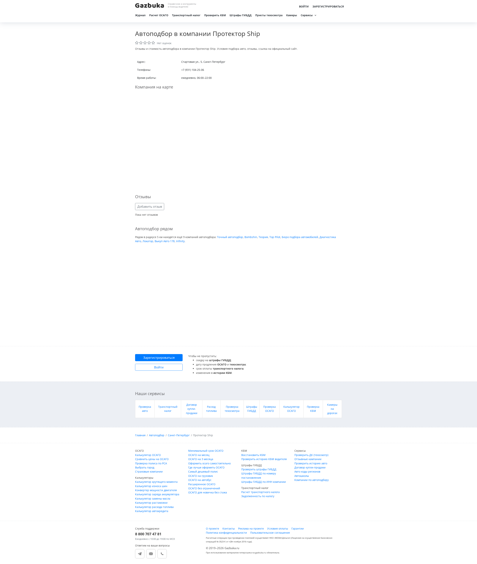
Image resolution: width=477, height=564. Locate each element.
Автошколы (301, 476)
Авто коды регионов (307, 471)
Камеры (291, 15)
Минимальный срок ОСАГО (205, 450)
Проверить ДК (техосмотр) (311, 455)
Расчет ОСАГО (158, 15)
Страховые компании (149, 471)
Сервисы (307, 15)
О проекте (212, 528)
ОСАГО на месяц (198, 455)
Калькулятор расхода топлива (154, 507)
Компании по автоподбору (311, 480)
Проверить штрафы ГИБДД (258, 469)
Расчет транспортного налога (260, 492)
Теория (263, 237)
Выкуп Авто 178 (165, 241)
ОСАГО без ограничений (204, 488)
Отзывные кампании (307, 459)
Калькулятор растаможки (151, 502)
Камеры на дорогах (332, 409)
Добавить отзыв (149, 206)
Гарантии (297, 528)
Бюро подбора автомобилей (300, 237)
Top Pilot (274, 237)
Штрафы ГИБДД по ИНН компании (263, 482)
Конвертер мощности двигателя (156, 490)
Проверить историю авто (310, 463)
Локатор (148, 241)
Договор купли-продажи (191, 409)
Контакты (228, 528)
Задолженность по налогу (257, 496)
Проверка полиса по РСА (151, 463)
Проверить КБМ (215, 15)
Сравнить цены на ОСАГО (152, 459)
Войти (304, 6)
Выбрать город (144, 467)
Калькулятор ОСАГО (148, 455)
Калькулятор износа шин (151, 486)
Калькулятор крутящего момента (156, 482)
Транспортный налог (186, 15)
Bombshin (250, 237)
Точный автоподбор (230, 237)
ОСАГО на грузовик (200, 476)
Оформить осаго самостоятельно (209, 463)
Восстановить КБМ (253, 455)
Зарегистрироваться (328, 6)
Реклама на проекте (251, 528)
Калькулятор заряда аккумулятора (157, 494)
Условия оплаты (277, 528)
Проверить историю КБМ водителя (264, 459)
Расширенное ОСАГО (201, 484)
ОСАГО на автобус (199, 480)
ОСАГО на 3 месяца (200, 459)
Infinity (180, 241)
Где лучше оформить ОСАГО (206, 467)
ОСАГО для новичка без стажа (207, 492)
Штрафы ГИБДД (241, 15)
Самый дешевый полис (203, 471)
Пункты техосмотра (268, 15)
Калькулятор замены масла (152, 498)
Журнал (140, 15)
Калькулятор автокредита (151, 511)
